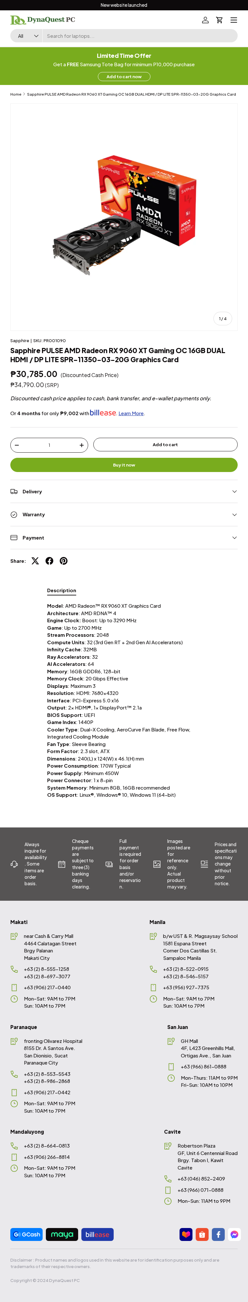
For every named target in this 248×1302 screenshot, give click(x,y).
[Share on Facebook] (49, 561)
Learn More (131, 413)
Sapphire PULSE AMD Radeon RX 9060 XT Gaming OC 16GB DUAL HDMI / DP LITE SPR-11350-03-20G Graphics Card (131, 94)
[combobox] (124, 35)
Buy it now (124, 464)
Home (15, 94)
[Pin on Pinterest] (64, 561)
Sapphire (19, 340)
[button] (219, 20)
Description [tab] (61, 590)
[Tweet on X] (35, 561)
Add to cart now (124, 76)
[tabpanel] (124, 700)
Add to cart (165, 444)
